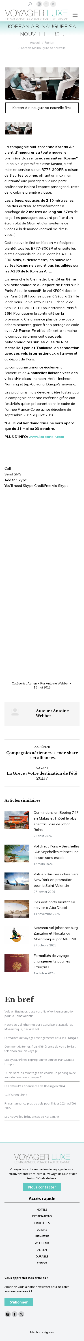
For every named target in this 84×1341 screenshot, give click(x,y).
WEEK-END (42, 1243)
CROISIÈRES (42, 1223)
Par (54, 683)
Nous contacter (42, 1187)
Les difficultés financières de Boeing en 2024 (34, 1086)
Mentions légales (42, 1332)
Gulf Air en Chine (15, 1095)
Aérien (32, 683)
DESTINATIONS (42, 1216)
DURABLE (42, 1256)
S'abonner (19, 1302)
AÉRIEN (42, 1250)
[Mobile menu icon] (75, 14)
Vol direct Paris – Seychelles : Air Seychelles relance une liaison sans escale (57, 852)
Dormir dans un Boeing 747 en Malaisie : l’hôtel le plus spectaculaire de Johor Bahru (56, 821)
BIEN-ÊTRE (42, 1236)
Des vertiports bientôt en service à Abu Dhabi (54, 905)
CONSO (42, 1263)
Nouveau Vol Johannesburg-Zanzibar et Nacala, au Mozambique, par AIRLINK (56, 933)
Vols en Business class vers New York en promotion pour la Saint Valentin (56, 880)
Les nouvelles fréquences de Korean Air (31, 1117)
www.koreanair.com (46, 436)
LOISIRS (42, 1230)
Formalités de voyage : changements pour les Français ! (52, 961)
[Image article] (16, 820)
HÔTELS (42, 1209)
